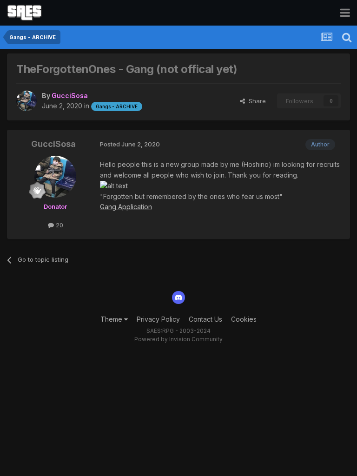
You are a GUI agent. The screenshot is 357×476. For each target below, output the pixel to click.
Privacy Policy (158, 319)
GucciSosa (53, 144)
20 (58, 225)
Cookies (244, 319)
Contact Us (205, 319)
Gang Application (126, 207)
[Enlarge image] (114, 185)
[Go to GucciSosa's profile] (26, 101)
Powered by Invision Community (178, 339)
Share (255, 101)
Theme (112, 319)
